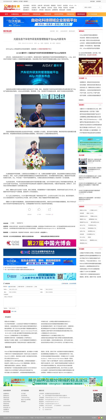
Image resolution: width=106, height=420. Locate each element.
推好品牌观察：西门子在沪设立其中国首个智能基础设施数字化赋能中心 (23, 328)
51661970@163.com (64, 397)
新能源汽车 (84, 222)
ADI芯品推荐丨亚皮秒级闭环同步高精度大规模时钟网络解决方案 (57, 370)
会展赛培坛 (15, 14)
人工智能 (39, 49)
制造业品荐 (62, 9)
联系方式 (41, 390)
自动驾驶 (65, 5)
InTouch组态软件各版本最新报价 (89, 35)
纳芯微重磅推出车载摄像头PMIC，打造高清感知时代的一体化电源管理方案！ (61, 354)
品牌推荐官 (55, 9)
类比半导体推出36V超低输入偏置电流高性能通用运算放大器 (21, 269)
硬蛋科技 (43, 7)
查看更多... (81, 100)
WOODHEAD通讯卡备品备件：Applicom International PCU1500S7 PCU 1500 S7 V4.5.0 (27, 330)
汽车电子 (59, 5)
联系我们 (26, 1)
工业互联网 (91, 234)
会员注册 (92, 1)
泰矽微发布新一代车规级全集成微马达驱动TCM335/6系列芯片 (21, 367)
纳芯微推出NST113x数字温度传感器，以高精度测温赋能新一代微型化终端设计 (25, 361)
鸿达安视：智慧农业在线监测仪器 (89, 37)
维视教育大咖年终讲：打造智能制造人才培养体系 (17, 337)
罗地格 (60, 7)
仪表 (82, 231)
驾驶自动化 (70, 14)
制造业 (83, 210)
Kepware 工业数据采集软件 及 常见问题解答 (16, 335)
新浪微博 (99, 418)
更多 (100, 105)
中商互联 (41, 9)
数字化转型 (47, 5)
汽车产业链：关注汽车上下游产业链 (90, 93)
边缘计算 (40, 5)
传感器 (93, 216)
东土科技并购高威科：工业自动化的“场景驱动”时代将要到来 (20, 323)
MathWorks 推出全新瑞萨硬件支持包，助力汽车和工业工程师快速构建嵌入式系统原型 (63, 367)
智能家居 (93, 240)
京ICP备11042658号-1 (40, 417)
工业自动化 (92, 225)
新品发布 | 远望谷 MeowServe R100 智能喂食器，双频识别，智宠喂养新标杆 (25, 363)
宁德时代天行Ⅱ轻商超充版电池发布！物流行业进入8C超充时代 (21, 354)
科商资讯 (65, 7)
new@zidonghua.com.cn (51, 401)
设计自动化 (6, 411)
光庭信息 (58, 43)
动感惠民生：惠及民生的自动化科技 (90, 82)
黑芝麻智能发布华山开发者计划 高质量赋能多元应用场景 (55, 328)
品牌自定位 (25, 14)
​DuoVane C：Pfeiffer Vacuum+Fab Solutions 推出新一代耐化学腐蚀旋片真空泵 (61, 358)
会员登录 (98, 1)
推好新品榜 (81, 14)
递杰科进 (49, 7)
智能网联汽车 (46, 49)
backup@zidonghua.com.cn (52, 399)
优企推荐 (71, 7)
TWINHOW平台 (25, 397)
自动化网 (82, 213)
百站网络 (68, 9)
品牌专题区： (26, 7)
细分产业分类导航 (25, 399)
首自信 (55, 7)
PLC (82, 228)
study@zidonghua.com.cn (52, 403)
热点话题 (81, 155)
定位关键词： (26, 5)
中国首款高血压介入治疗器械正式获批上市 (52, 335)
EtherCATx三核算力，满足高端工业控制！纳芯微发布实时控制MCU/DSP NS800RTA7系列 (28, 356)
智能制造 (53, 5)
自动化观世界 (63, 31)
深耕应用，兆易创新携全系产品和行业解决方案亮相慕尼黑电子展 (21, 326)
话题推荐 (81, 206)
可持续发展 (92, 228)
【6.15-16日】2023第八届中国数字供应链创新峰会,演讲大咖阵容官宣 (23, 333)
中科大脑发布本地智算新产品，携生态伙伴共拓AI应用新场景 (56, 365)
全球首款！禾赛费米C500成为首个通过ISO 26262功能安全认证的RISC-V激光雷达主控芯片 (64, 372)
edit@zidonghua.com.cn (51, 397)
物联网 (83, 219)
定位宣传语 (24, 395)
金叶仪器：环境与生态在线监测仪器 (90, 40)
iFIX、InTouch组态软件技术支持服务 (90, 48)
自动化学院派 (58, 14)
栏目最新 (81, 249)
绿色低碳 (83, 243)
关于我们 (21, 1)
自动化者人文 (6, 407)
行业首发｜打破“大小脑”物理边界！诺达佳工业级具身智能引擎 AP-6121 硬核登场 (62, 361)
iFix (75, 5)
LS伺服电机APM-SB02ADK (48, 333)
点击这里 (42, 232)
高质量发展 (93, 219)
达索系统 (34, 7)
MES (82, 225)
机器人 (90, 213)
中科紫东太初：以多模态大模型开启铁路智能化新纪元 (55, 321)
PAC (82, 237)
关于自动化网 (92, 14)
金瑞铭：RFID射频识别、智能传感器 (90, 45)
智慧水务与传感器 (9, 321)
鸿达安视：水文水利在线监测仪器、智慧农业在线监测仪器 (18, 236)
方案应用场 (47, 14)
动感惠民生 (6, 409)
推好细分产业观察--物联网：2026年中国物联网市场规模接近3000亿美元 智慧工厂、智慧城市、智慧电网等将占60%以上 (36, 340)
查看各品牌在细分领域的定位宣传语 (50, 236)
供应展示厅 (34, 9)
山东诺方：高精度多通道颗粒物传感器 (90, 43)
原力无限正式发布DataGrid (12, 358)
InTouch (71, 5)
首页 (6, 14)
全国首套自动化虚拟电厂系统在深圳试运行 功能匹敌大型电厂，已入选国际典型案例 (26, 342)
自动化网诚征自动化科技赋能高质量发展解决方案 (53, 323)
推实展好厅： (26, 9)
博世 (39, 7)
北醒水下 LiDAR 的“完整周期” (88, 271)
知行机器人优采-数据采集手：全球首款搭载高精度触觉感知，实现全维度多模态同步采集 (27, 372)
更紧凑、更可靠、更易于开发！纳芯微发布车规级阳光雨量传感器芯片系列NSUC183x (63, 351)
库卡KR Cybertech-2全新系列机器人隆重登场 (17, 267)
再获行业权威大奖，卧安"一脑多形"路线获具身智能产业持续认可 (57, 363)
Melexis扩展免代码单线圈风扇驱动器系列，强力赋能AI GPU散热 (21, 351)
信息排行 (81, 105)
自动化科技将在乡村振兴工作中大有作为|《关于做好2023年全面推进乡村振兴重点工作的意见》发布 (67, 342)
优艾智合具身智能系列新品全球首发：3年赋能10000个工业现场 (57, 356)
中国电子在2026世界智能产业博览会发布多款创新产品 (19, 370)
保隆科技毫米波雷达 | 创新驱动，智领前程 (15, 365)
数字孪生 (34, 5)
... (78, 5)
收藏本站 (15, 1)
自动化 (89, 237)
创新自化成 (36, 14)
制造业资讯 (48, 9)
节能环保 (83, 240)
